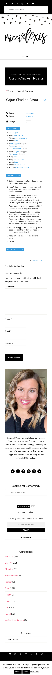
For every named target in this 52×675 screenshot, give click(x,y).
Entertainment (11, 575)
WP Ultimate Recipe (39, 261)
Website (9, 343)
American (29, 116)
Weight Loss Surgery (14, 620)
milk (15, 157)
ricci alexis (26, 38)
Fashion (8, 582)
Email (8, 331)
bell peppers (15, 143)
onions (13, 146)
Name (8, 319)
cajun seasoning (20, 138)
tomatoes (14, 154)
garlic (18, 151)
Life (6, 607)
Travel (8, 614)
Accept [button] (17, 672)
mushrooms (17, 149)
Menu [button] (28, 56)
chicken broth (19, 159)
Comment (10, 286)
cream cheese (19, 165)
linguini (15, 133)
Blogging (9, 569)
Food (7, 588)
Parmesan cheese (22, 167)
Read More (34, 671)
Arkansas (9, 556)
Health (8, 594)
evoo (16, 141)
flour (16, 162)
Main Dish (30, 113)
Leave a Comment (35, 75)
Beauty (8, 563)
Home (8, 601)
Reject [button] (26, 672)
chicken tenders (18, 135)
